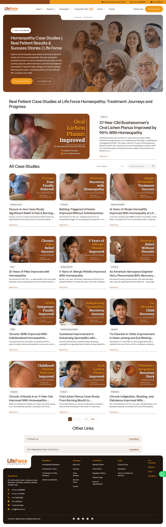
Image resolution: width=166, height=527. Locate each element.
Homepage (77, 17)
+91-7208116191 (17, 501)
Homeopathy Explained (51, 465)
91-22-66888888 (139, 2)
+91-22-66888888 (18, 490)
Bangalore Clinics (99, 473)
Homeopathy (64, 9)
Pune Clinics (97, 469)
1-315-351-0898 (119, 2)
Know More (134, 439)
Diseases (50, 9)
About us (76, 465)
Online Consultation (49, 480)
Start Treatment (154, 9)
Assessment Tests (83, 9)
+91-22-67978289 (18, 494)
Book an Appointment (21, 81)
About (38, 9)
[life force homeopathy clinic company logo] (18, 463)
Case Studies (87, 17)
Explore (100, 9)
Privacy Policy (123, 465)
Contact (112, 9)
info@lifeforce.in (18, 509)
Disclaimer (122, 469)
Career (75, 486)
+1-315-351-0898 (17, 505)
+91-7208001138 (17, 498)
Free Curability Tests (44, 81)
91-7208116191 (158, 2)
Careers (76, 469)
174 (86, 419)
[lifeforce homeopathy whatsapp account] (162, 474)
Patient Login (138, 9)
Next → (93, 419)
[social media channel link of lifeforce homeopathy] (74, 519)
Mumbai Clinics (98, 465)
